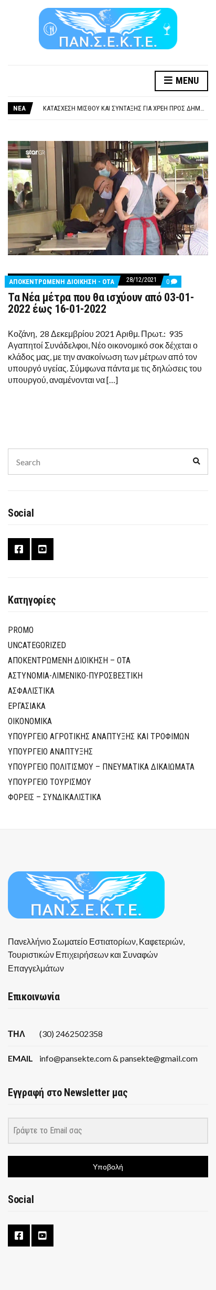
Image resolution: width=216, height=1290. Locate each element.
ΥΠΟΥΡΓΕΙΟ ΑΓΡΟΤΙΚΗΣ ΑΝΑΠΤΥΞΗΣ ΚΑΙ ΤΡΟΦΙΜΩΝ (98, 736)
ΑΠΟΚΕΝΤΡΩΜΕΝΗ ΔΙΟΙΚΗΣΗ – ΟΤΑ (69, 660)
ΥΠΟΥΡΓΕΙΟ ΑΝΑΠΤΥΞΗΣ (50, 752)
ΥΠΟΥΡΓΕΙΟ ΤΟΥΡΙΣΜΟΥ (49, 782)
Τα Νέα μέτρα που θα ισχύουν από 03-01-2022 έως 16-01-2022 (100, 303)
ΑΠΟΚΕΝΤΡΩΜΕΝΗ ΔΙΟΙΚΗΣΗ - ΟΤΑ (61, 282)
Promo (21, 630)
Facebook (19, 549)
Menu (186, 80)
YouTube (42, 549)
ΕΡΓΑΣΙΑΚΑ (27, 706)
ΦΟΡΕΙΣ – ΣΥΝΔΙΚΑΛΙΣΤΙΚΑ (54, 797)
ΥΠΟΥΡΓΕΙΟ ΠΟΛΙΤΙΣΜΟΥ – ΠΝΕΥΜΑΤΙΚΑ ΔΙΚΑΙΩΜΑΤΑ (101, 767)
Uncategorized (37, 645)
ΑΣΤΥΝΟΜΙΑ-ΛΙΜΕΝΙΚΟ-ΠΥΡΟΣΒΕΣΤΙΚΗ (75, 676)
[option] (125, 108)
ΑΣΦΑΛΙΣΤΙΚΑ (31, 691)
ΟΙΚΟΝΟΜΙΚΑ (30, 721)
